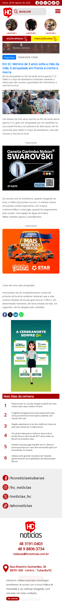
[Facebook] (37, 3)
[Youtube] (49, 3)
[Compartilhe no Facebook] (4, 315)
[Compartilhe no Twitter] (10, 315)
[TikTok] (53, 3)
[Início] (7, 17)
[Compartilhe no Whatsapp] (21, 315)
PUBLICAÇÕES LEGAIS (43, 38)
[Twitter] (45, 3)
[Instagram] (41, 3)
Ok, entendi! (13, 599)
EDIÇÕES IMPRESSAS (15, 38)
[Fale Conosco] (58, 3)
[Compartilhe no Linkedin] (15, 315)
